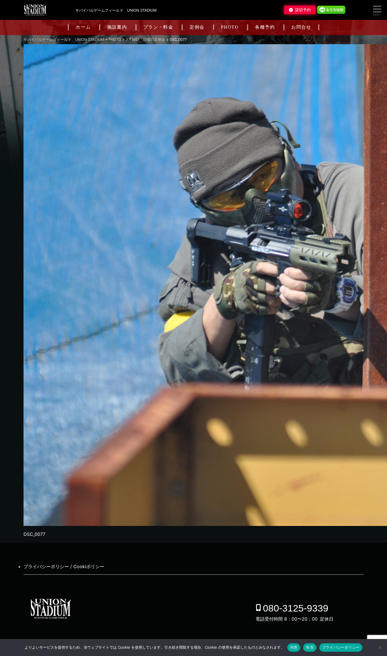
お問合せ (301, 27)
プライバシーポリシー (341, 647)
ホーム (83, 27)
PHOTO (230, 27)
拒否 (310, 647)
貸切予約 (303, 10)
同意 (294, 647)
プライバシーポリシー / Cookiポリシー (64, 566)
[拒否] (380, 647)
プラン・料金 (158, 27)
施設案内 (117, 27)
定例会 (197, 27)
